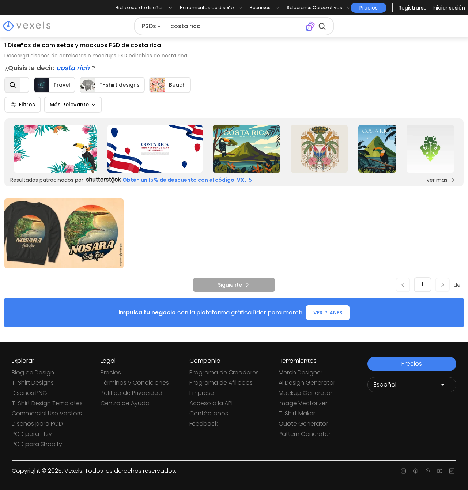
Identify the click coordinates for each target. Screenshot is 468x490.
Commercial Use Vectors (47, 413)
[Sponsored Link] (55, 148)
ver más (437, 180)
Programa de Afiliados (221, 382)
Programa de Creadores (224, 372)
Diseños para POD (37, 423)
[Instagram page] (403, 471)
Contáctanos (208, 413)
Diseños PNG (29, 393)
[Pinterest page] (427, 471)
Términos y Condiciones (135, 382)
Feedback (203, 423)
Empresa (201, 393)
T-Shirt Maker (297, 413)
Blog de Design (33, 372)
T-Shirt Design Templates (47, 403)
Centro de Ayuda (125, 403)
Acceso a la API (211, 403)
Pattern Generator (305, 434)
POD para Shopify (37, 444)
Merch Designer (300, 372)
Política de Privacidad (131, 393)
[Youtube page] (439, 471)
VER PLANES (327, 312)
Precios (111, 372)
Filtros (27, 104)
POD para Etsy (32, 434)
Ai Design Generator (307, 382)
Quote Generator (303, 423)
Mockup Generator (305, 393)
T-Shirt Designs (33, 382)
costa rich (73, 67)
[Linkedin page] (451, 471)
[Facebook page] (415, 471)
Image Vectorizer (303, 403)
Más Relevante (69, 104)
